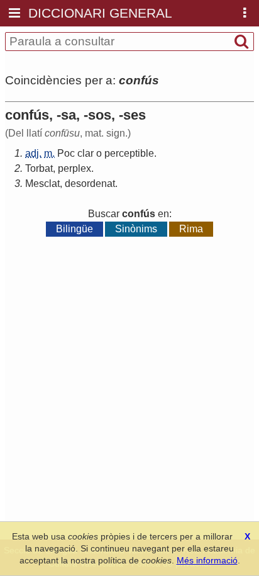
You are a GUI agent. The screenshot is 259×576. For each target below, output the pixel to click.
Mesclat (42, 183)
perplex (74, 168)
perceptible (129, 153)
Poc (66, 153)
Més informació (207, 560)
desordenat (90, 183)
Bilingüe (74, 228)
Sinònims (136, 228)
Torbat (39, 168)
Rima (191, 228)
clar (85, 153)
